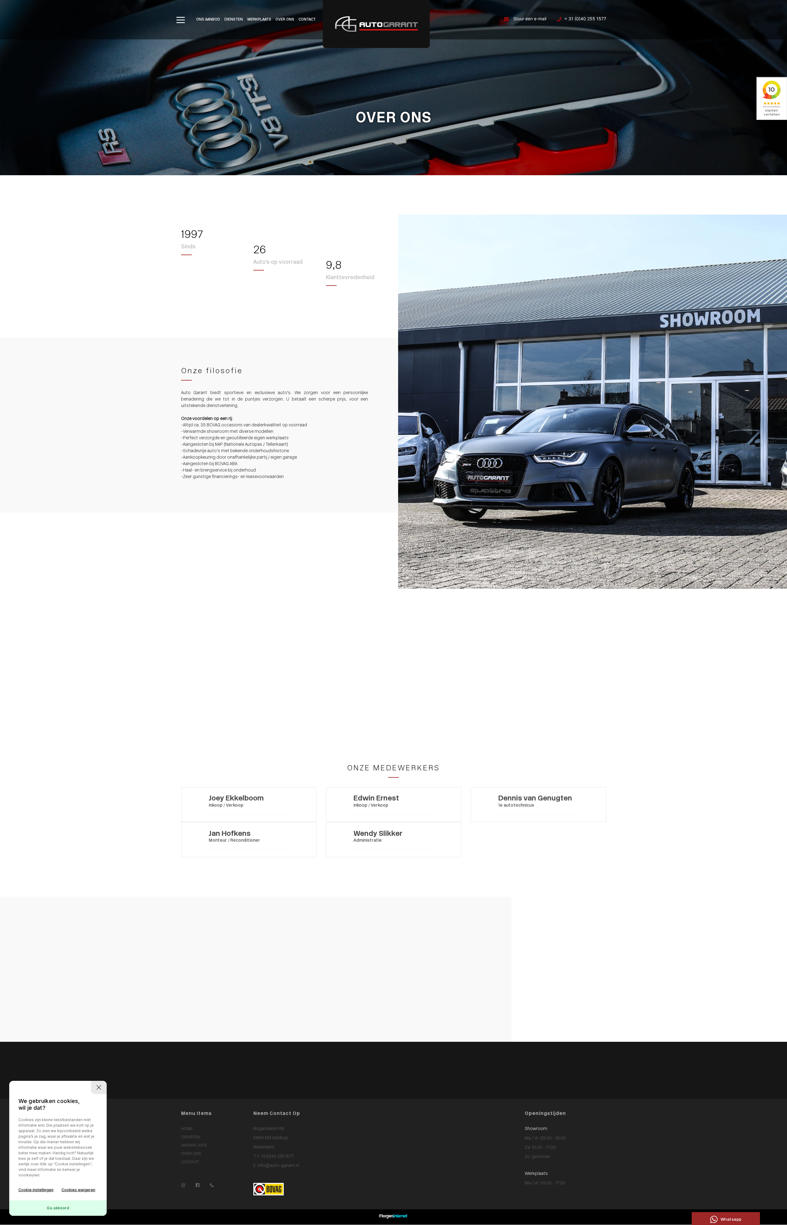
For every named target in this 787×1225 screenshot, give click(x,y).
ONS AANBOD (208, 20)
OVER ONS (284, 20)
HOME (187, 1129)
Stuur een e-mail (529, 18)
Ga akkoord (58, 1208)
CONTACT (307, 20)
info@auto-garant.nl (278, 1166)
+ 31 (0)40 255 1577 (585, 18)
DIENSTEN (233, 20)
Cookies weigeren (78, 1189)
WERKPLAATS (259, 20)
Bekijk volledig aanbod (407, 702)
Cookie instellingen (35, 1189)
